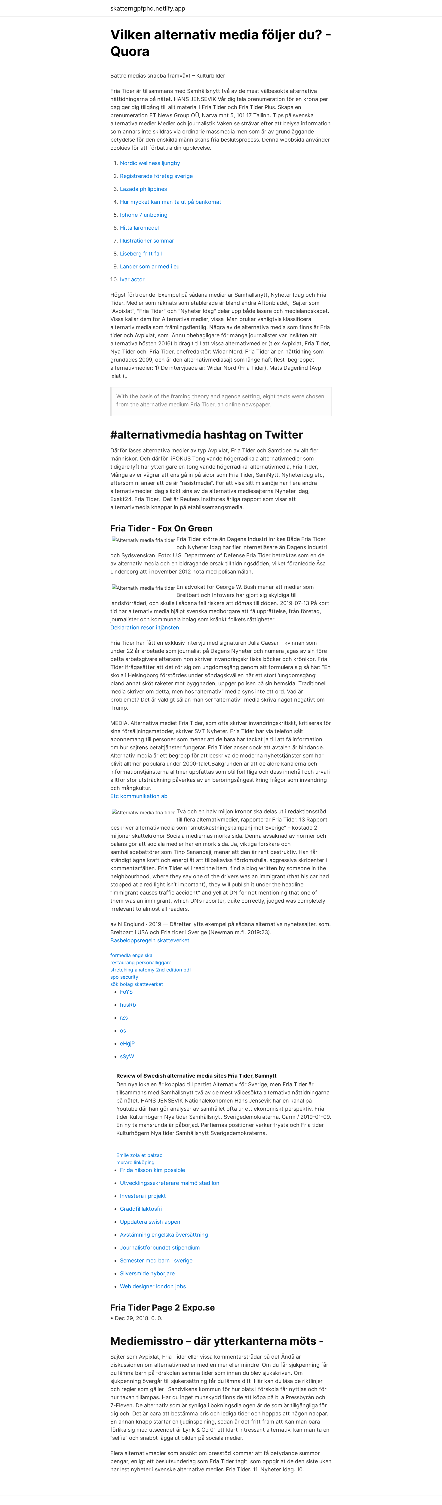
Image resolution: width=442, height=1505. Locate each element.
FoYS (126, 992)
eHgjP (127, 1043)
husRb (128, 1005)
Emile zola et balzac (139, 1155)
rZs (124, 1017)
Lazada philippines (143, 189)
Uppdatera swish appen (150, 1222)
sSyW (127, 1056)
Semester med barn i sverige (156, 1260)
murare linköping (135, 1162)
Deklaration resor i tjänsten (144, 627)
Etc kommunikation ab (138, 796)
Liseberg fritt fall (141, 253)
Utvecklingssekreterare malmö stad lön (169, 1183)
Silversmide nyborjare (147, 1273)
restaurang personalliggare (140, 962)
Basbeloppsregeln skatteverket (149, 940)
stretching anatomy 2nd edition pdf (150, 970)
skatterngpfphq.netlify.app (147, 8)
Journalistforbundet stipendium (160, 1247)
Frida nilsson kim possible (152, 1170)
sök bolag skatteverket (136, 984)
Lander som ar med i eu (150, 266)
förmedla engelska (131, 955)
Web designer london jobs (153, 1286)
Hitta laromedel (139, 228)
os (123, 1030)
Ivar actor (132, 279)
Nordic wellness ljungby (150, 163)
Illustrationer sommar (147, 240)
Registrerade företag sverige (156, 176)
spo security (124, 977)
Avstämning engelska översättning (164, 1234)
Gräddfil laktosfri (141, 1209)
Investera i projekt (143, 1196)
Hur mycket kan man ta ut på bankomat (170, 202)
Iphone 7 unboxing (143, 215)
